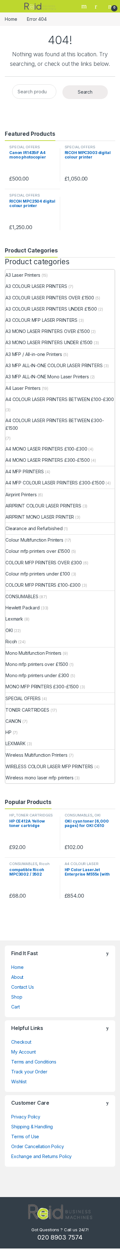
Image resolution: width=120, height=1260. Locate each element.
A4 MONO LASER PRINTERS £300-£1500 (47, 460)
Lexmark (14, 619)
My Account (23, 1052)
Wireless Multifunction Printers (36, 755)
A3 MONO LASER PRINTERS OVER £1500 (47, 331)
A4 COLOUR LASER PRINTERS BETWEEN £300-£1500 (54, 424)
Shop (16, 997)
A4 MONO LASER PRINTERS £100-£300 (46, 449)
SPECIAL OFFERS (24, 147)
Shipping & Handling (32, 1126)
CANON (13, 721)
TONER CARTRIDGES (27, 710)
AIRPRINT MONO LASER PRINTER (39, 517)
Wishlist (19, 1081)
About (17, 977)
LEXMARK (15, 743)
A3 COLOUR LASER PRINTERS (36, 286)
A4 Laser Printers (23, 388)
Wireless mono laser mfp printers (39, 777)
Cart (15, 1006)
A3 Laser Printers (22, 275)
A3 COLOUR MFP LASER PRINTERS (41, 320)
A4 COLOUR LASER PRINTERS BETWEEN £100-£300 (59, 399)
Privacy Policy (25, 1116)
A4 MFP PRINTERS (24, 471)
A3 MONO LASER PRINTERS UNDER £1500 (48, 342)
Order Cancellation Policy (37, 1146)
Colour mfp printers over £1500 (37, 551)
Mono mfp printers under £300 (37, 675)
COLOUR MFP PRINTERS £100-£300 (43, 585)
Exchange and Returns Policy (41, 1156)
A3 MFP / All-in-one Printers (33, 354)
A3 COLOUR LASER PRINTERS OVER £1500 (49, 297)
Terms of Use (25, 1136)
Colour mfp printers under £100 (37, 573)
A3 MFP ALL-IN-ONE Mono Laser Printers (47, 376)
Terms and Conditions (33, 1061)
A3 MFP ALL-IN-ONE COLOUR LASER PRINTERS (54, 365)
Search (84, 6)
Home (11, 19)
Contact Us (22, 987)
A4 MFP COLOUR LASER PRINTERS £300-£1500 (55, 482)
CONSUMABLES (21, 596)
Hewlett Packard (22, 607)
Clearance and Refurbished (34, 528)
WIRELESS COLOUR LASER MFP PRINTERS (49, 766)
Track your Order (29, 1071)
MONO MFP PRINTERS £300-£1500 (42, 686)
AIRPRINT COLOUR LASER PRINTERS (43, 505)
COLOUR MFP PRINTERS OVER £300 (43, 562)
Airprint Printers (21, 494)
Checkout (21, 1042)
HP (8, 732)
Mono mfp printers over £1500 (36, 664)
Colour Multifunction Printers (34, 540)
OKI (9, 630)
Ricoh (11, 641)
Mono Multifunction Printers (33, 653)
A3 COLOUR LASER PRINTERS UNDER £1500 (51, 309)
